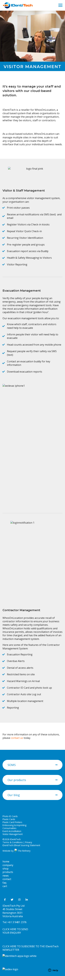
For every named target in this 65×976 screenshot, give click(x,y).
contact (7, 879)
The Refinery (23, 850)
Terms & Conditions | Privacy (17, 842)
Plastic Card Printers (12, 822)
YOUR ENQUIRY (12, 932)
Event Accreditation (12, 831)
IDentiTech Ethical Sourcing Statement (21, 845)
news (6, 875)
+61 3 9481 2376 (17, 922)
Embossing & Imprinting (14, 825)
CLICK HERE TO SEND (15, 929)
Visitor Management (13, 834)
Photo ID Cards (10, 816)
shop (6, 868)
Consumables (9, 828)
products (8, 872)
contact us (17, 738)
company (8, 865)
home (6, 861)
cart (5, 886)
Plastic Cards (9, 819)
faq (4, 882)
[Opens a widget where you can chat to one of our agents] (53, 970)
